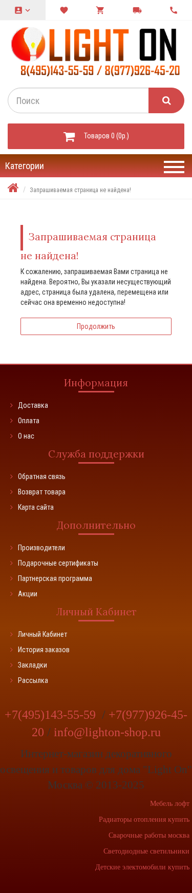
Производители (41, 548)
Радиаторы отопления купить (144, 819)
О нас (26, 436)
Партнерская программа (55, 578)
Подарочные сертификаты (58, 563)
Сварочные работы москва (149, 835)
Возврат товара (42, 492)
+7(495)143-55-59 (52, 714)
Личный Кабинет (42, 634)
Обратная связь (42, 476)
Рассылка (33, 680)
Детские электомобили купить (142, 867)
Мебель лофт (169, 803)
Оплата (28, 421)
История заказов (44, 650)
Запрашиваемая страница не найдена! (80, 190)
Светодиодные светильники (146, 851)
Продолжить (96, 326)
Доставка (33, 405)
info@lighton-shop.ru (107, 732)
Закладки (32, 665)
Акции (27, 594)
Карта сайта (36, 507)
